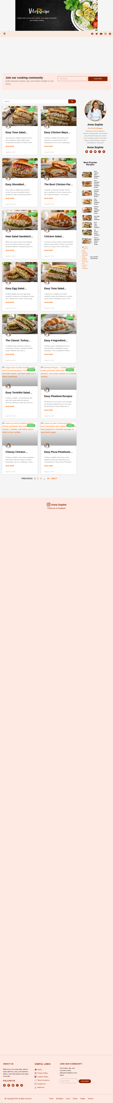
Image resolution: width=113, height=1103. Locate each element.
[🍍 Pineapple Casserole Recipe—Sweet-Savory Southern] (50, 615)
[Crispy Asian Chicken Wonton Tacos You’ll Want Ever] (101, 785)
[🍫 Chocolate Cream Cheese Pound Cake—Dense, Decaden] (37, 614)
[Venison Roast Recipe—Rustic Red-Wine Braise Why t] (24, 608)
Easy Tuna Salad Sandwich (54, 290)
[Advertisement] (56, 53)
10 (48, 478)
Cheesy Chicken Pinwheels (15, 453)
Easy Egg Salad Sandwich (15, 290)
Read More (10, 146)
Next (54, 478)
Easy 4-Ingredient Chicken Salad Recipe (57, 342)
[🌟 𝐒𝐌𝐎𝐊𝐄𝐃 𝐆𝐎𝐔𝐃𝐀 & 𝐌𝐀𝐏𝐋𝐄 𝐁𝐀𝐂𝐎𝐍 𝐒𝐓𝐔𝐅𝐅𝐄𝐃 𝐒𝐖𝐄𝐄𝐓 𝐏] (12, 759)
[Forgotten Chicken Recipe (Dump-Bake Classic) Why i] (63, 620)
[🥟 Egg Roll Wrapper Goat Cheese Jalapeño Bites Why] (75, 623)
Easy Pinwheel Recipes (58, 396)
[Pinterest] (110, 34)
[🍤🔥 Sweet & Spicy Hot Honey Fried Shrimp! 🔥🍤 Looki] (88, 698)
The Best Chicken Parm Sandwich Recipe (58, 186)
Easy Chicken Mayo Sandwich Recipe (56, 134)
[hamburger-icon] (4, 34)
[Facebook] (92, 34)
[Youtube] (101, 34)
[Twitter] (97, 34)
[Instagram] (105, 34)
